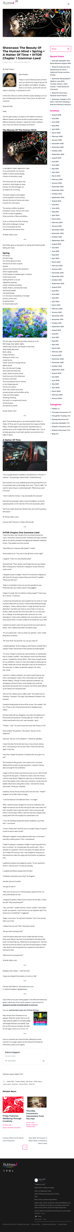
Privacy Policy (35, 1224)
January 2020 (57, 398)
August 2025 (56, 158)
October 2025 (57, 151)
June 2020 (55, 380)
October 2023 (57, 237)
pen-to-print (6, 1084)
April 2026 (55, 129)
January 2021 (56, 355)
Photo (39, 1216)
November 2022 (58, 276)
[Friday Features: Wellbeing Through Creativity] (13, 1105)
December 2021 (57, 316)
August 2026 (56, 115)
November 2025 (58, 147)
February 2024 (57, 222)
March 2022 (56, 305)
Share (45, 1219)
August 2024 (56, 201)
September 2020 (58, 370)
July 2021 (55, 334)
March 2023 (56, 262)
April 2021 (55, 344)
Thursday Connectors (61, 412)
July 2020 (55, 377)
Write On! (31, 1084)
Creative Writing (20, 1081)
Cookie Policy (62, 1224)
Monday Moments (60, 419)
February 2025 (57, 179)
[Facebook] (7, 1171)
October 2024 (57, 194)
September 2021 (58, 326)
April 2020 (55, 387)
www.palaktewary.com (26, 986)
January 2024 (57, 226)
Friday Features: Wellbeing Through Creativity (12, 1118)
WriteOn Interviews (61, 426)
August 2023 (56, 244)
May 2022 (55, 298)
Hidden (56, 409)
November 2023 (58, 233)
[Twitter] (4, 1171)
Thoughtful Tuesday (61, 416)
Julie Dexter (29, 1081)
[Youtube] (12, 1171)
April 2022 (55, 301)
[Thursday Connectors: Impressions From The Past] (36, 1102)
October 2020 (57, 366)
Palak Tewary (38, 1081)
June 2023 (55, 251)
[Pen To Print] (8, 3)
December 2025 (58, 143)
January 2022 (57, 312)
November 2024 (58, 190)
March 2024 (56, 219)
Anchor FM (24, 1029)
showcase (15, 1084)
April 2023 (55, 258)
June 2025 (55, 165)
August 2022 (56, 287)
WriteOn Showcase (24, 62)
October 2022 (57, 280)
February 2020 (57, 395)
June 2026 (55, 122)
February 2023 (57, 265)
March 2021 (56, 348)
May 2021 (55, 341)
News (15, 62)
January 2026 (57, 140)
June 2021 (55, 337)
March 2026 (56, 133)
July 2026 (55, 118)
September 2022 (58, 283)
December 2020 (58, 359)
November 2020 (58, 362)
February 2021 (57, 352)
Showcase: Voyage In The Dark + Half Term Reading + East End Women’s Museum (60, 101)
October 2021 (56, 323)
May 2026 (55, 126)
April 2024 (55, 215)
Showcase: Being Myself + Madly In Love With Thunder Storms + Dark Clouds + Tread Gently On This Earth (60, 84)
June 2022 (55, 294)
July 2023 (55, 247)
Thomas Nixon (23, 1084)
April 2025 (55, 172)
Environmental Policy (49, 1224)
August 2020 (56, 373)
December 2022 (58, 273)
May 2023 (55, 255)
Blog (55, 434)
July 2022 (55, 291)
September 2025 (58, 154)
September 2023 (58, 240)
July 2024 (55, 204)
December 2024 (58, 187)
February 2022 (57, 309)
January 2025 (57, 183)
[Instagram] (10, 1171)
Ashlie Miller (10, 1081)
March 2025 (56, 176)
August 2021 (56, 330)
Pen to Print (42, 1179)
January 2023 (57, 269)
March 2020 (56, 391)
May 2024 (55, 212)
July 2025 (55, 161)
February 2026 (57, 136)
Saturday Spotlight (61, 423)
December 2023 (58, 230)
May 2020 (55, 384)
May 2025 (55, 169)
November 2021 (57, 319)
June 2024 (55, 208)
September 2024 (58, 197)
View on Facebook (38, 1219)
